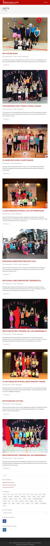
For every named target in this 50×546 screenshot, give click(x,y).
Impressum (28, 542)
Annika (4, 496)
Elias (39, 496)
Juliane (24, 498)
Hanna (10, 498)
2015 (8, 494)
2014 (15, 56)
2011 (16, 264)
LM (12, 501)
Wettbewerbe (25, 56)
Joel (20, 498)
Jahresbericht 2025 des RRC (8, 487)
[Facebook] (4, 521)
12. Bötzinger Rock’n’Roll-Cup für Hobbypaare (23, 211)
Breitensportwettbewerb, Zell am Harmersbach (24, 331)
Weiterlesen (7, 65)
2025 (40, 494)
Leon (9, 501)
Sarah (13, 503)
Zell (4, 505)
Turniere (19, 56)
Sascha (18, 503)
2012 (14, 213)
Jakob (15, 498)
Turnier (27, 503)
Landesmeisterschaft (38, 498)
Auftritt (10, 496)
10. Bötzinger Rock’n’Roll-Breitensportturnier (23, 382)
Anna (44, 494)
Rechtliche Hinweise (36, 542)
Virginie (36, 503)
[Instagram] (4, 530)
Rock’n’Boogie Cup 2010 (12, 401)
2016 (12, 494)
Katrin (29, 498)
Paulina (5, 503)
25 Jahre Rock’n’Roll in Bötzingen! (17, 160)
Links (10, 542)
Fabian (43, 496)
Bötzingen (23, 496)
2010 (15, 334)
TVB (32, 503)
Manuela (22, 501)
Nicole (40, 501)
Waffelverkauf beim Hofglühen (8, 482)
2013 (13, 163)
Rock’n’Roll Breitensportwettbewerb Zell (21, 281)
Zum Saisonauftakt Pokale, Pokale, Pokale (21, 106)
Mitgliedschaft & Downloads (18, 542)
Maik (16, 501)
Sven (23, 503)
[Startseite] (2, 10)
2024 (36, 494)
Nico (36, 501)
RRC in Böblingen (10, 53)
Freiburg (5, 498)
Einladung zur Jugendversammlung (9, 484)
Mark (27, 501)
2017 (16, 494)
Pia (9, 503)
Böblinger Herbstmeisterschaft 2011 (19, 261)
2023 (32, 494)
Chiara (34, 496)
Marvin (31, 501)
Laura (4, 501)
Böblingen (16, 496)
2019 (24, 494)
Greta (6, 10)
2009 (15, 458)
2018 (20, 494)
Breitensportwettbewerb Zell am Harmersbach (24, 455)
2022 (28, 494)
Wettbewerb (43, 503)
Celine (29, 496)
